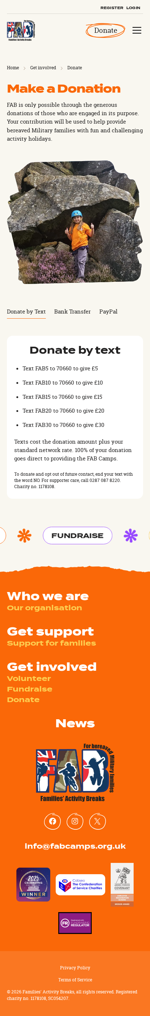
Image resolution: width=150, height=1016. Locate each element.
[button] (135, 30)
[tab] (26, 311)
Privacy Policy (75, 968)
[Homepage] (21, 30)
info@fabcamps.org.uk (75, 846)
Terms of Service (75, 980)
